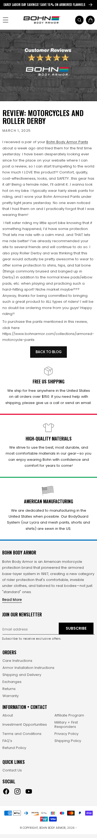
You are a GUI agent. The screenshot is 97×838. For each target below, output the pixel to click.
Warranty (10, 696)
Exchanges (12, 682)
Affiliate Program (69, 715)
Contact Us (12, 770)
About (7, 715)
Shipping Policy (67, 741)
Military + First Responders (66, 724)
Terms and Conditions (21, 734)
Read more (12, 599)
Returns (9, 689)
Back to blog (49, 351)
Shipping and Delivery (21, 675)
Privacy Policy (66, 734)
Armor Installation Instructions (28, 668)
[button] (79, 20)
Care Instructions (17, 661)
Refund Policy (14, 748)
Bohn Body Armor (52, 828)
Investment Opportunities (24, 724)
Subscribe (76, 628)
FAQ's (7, 741)
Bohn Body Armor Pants (67, 141)
